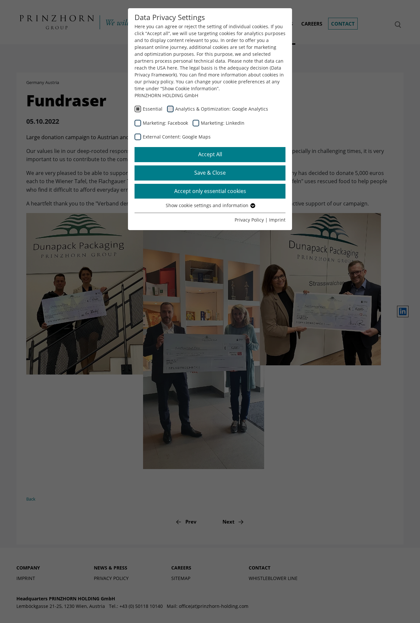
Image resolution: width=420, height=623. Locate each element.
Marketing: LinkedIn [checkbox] (222, 123)
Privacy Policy (249, 220)
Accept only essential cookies (210, 191)
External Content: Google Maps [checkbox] (177, 137)
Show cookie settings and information (208, 205)
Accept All (210, 154)
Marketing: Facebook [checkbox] (165, 123)
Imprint (277, 220)
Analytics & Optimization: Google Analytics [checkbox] (221, 109)
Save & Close (210, 172)
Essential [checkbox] (152, 109)
